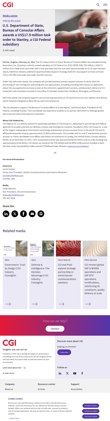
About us (9, 389)
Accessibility (76, 389)
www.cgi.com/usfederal (78, 146)
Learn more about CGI (12, 367)
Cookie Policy (14, 418)
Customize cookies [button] (90, 411)
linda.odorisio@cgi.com (13, 195)
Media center (10, 15)
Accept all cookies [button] (91, 406)
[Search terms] (98, 4)
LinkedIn (60, 373)
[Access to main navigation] (105, 5)
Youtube (74, 373)
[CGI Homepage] (8, 4)
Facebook (82, 373)
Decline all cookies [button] (91, 416)
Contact (55, 328)
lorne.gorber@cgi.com (13, 175)
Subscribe (64, 352)
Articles (41, 389)
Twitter (67, 373)
